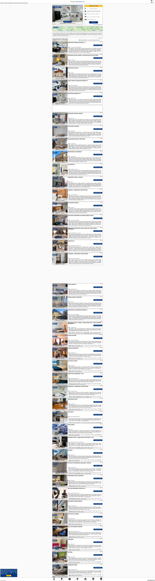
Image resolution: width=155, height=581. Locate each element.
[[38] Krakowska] (60, 544)
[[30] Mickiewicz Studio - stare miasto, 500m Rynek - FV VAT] (60, 442)
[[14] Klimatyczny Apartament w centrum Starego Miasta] (60, 221)
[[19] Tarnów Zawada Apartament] (60, 302)
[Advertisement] (77, 274)
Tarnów (54, 43)
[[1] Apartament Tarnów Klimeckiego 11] (60, 48)
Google (2, 570)
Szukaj (94, 22)
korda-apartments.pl (77, 1)
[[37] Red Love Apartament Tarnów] (60, 532)
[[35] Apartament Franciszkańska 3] (60, 506)
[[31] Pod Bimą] (60, 455)
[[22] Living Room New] (60, 340)
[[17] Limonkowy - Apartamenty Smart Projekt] (60, 259)
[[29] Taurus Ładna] (60, 430)
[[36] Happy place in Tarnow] (60, 519)
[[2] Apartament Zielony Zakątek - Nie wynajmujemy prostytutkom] (60, 60)
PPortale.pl (5, 580)
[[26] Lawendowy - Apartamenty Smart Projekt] (60, 391)
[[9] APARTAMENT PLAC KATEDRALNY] (60, 157)
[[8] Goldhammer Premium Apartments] (60, 144)
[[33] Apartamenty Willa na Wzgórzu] (60, 481)
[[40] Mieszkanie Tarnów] (60, 570)
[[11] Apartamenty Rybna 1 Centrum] (60, 182)
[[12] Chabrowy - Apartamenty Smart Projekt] (60, 195)
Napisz (154, 580)
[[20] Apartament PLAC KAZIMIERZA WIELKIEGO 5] (60, 315)
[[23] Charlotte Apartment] (60, 353)
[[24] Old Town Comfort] (60, 366)
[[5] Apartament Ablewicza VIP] (60, 99)
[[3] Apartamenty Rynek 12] (60, 73)
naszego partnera (98, 333)
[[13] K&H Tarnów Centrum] (60, 208)
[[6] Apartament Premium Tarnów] (60, 119)
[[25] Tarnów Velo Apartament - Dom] (60, 379)
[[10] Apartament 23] (60, 170)
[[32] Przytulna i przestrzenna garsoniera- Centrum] (60, 468)
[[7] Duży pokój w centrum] (60, 131)
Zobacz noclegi (98, 45)
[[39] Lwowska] (60, 557)
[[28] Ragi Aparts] (60, 417)
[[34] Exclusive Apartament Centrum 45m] (60, 493)
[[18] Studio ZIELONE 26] (60, 289)
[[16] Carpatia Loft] (60, 246)
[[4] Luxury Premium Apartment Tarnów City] (60, 86)
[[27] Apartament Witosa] (60, 404)
